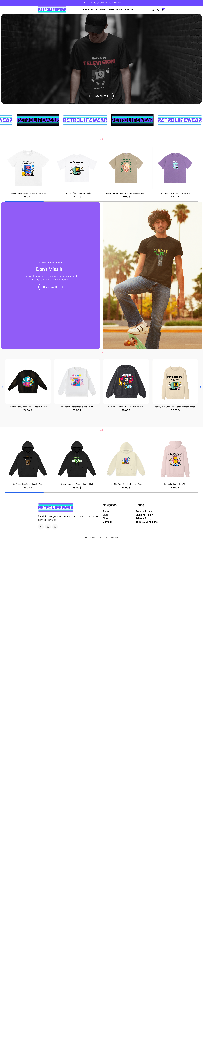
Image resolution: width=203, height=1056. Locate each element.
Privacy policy (143, 518)
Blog (105, 518)
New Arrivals (90, 9)
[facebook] (41, 527)
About (106, 511)
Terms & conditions (147, 522)
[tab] (101, 139)
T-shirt (103, 9)
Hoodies (128, 9)
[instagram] (48, 527)
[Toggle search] (153, 10)
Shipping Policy (144, 515)
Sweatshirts (115, 9)
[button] (200, 173)
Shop (106, 515)
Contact (107, 522)
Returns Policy (144, 511)
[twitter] (55, 527)
